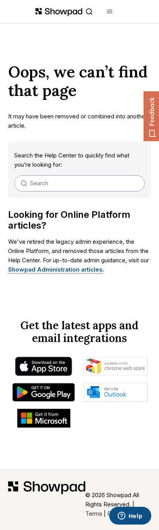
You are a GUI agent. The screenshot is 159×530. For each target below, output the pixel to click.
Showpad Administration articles (55, 269)
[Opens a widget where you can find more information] (130, 516)
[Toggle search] (89, 12)
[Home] (46, 499)
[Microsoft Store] (44, 420)
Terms (93, 513)
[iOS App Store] (43, 368)
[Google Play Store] (43, 394)
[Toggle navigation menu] (109, 11)
